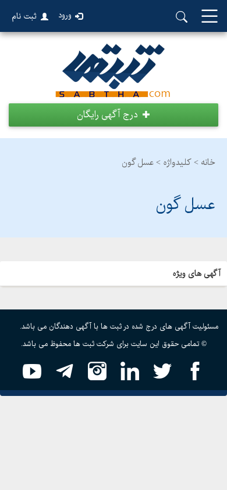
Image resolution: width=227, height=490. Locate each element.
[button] (113, 115)
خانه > (204, 163)
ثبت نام (24, 16)
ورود (65, 15)
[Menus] (209, 17)
